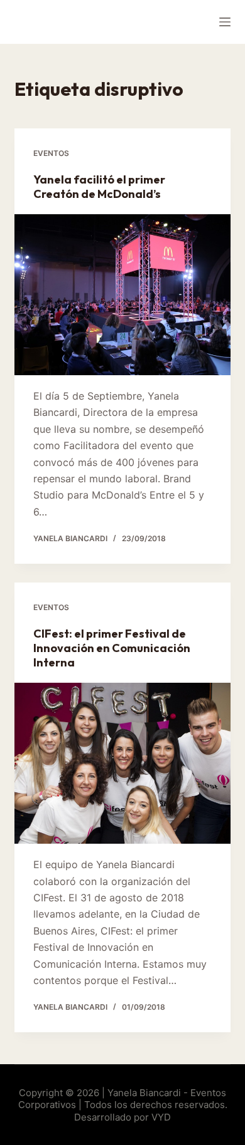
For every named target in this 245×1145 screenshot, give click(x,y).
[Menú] (225, 22)
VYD (161, 1117)
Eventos (51, 153)
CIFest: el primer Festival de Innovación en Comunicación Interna (111, 648)
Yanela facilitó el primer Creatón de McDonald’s (99, 186)
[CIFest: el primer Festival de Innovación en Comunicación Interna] (122, 763)
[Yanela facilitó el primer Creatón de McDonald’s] (122, 294)
